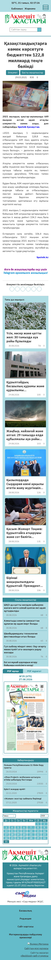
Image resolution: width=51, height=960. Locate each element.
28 (31, 838)
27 (24, 838)
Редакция (25, 918)
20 (24, 834)
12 (18, 831)
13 (24, 831)
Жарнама (30, 8)
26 (18, 838)
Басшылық (25, 910)
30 (44, 838)
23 (44, 834)
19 (18, 834)
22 (38, 834)
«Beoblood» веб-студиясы (34, 955)
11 (12, 831)
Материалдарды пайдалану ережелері (25, 936)
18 (12, 834)
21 (31, 834)
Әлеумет (13, 72)
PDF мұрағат (34, 671)
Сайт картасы (26, 926)
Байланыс (17, 8)
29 (38, 838)
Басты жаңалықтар (32, 72)
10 (6, 831)
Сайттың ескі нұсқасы (36, 948)
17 (6, 834)
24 (6, 838)
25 (12, 838)
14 (31, 831)
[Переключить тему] (38, 9)
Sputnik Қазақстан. (29, 126)
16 (44, 831)
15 (38, 831)
